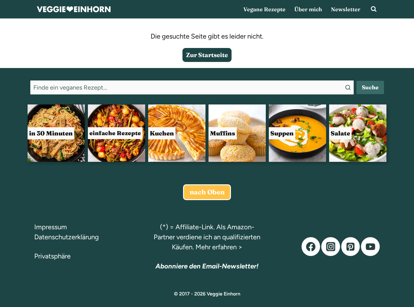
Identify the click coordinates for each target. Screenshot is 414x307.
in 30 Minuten (51, 133)
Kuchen (162, 133)
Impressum (50, 227)
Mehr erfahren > (218, 247)
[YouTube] (370, 246)
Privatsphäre (52, 256)
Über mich (308, 9)
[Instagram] (330, 246)
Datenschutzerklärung (66, 237)
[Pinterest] (350, 246)
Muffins (222, 133)
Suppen (282, 133)
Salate (340, 133)
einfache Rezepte (115, 133)
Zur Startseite (207, 55)
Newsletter (345, 9)
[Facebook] (311, 246)
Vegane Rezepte (264, 9)
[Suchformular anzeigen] (374, 9)
